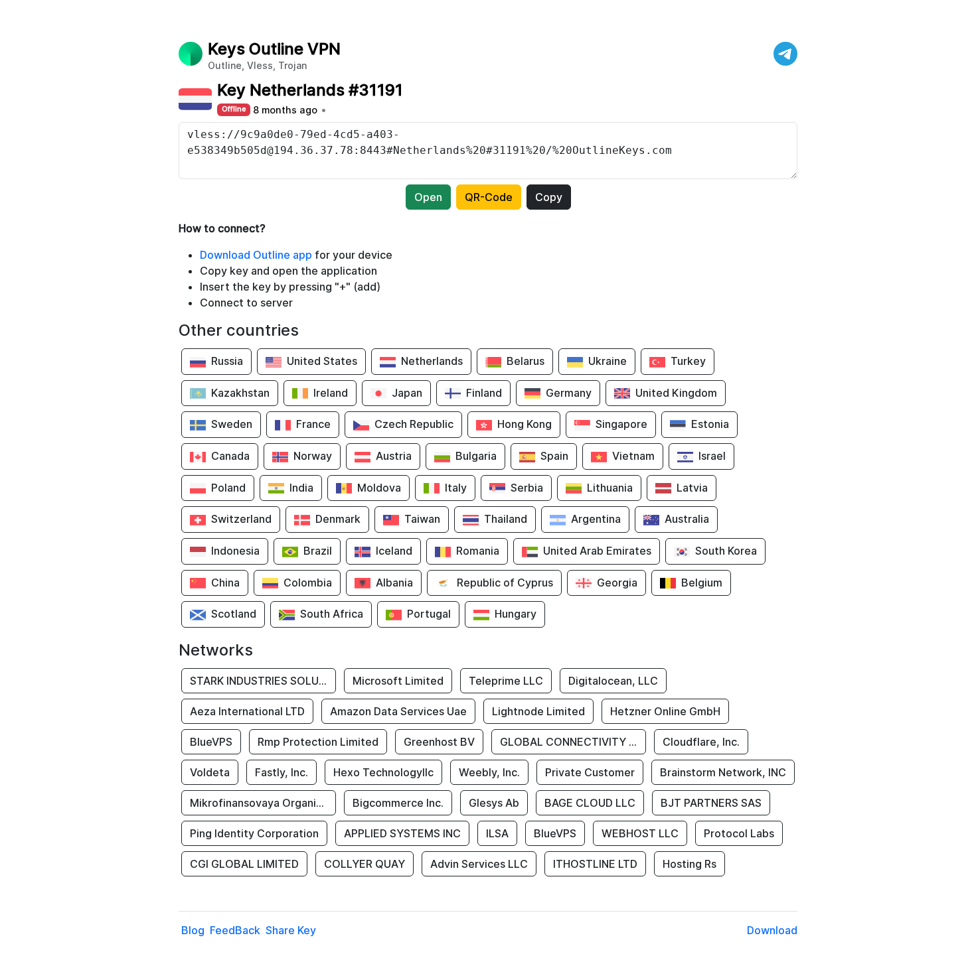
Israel (712, 455)
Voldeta (210, 772)
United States (322, 361)
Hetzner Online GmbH (665, 711)
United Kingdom (676, 392)
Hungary (515, 613)
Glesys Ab (494, 802)
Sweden (231, 424)
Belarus (525, 361)
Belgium (701, 582)
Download (772, 930)
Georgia (617, 582)
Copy (548, 197)
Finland (484, 392)
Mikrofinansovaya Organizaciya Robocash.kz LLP (263, 802)
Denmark (338, 518)
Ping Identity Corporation (254, 833)
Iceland (394, 550)
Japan (407, 392)
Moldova (379, 487)
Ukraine (607, 361)
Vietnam (633, 455)
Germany (569, 392)
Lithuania (610, 487)
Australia (687, 518)
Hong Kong (524, 424)
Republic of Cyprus (505, 582)
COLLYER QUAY (364, 863)
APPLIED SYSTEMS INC (402, 833)
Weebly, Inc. (489, 772)
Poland (228, 487)
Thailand (505, 518)
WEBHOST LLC (640, 833)
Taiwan (422, 518)
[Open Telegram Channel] (785, 54)
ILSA (497, 833)
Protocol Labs (739, 833)
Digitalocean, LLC (613, 680)
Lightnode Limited (538, 711)
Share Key (291, 930)
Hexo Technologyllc (383, 772)
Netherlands (432, 361)
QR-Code (489, 197)
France (313, 424)
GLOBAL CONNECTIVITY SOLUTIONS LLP (573, 741)
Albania (394, 582)
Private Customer (590, 772)
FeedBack (235, 930)
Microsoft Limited (398, 680)
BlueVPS (211, 741)
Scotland (233, 613)
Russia (227, 361)
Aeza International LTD (247, 711)
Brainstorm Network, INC (723, 772)
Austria (394, 455)
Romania (477, 550)
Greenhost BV (439, 741)
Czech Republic (413, 424)
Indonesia (235, 550)
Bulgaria (476, 455)
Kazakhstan (240, 392)
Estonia (710, 424)
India (301, 487)
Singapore (621, 424)
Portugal (429, 613)
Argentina (596, 518)
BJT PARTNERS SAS (711, 802)
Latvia (692, 487)
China (225, 582)
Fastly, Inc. (281, 772)
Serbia (527, 487)
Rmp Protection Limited (318, 741)
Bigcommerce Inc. (398, 802)
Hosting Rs (689, 863)
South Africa (331, 613)
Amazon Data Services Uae (398, 711)
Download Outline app (256, 254)
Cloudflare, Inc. (701, 741)
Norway (312, 455)
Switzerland (241, 518)
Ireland (330, 392)
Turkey (688, 361)
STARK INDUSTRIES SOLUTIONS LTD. (263, 680)
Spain (554, 455)
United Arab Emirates (597, 550)
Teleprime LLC (506, 680)
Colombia (308, 582)
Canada (230, 455)
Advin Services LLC (479, 863)
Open (428, 197)
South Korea (726, 550)
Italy (456, 487)
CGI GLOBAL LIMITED (244, 863)
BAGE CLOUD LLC (589, 802)
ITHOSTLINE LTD (595, 863)
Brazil (317, 550)
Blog (192, 930)
